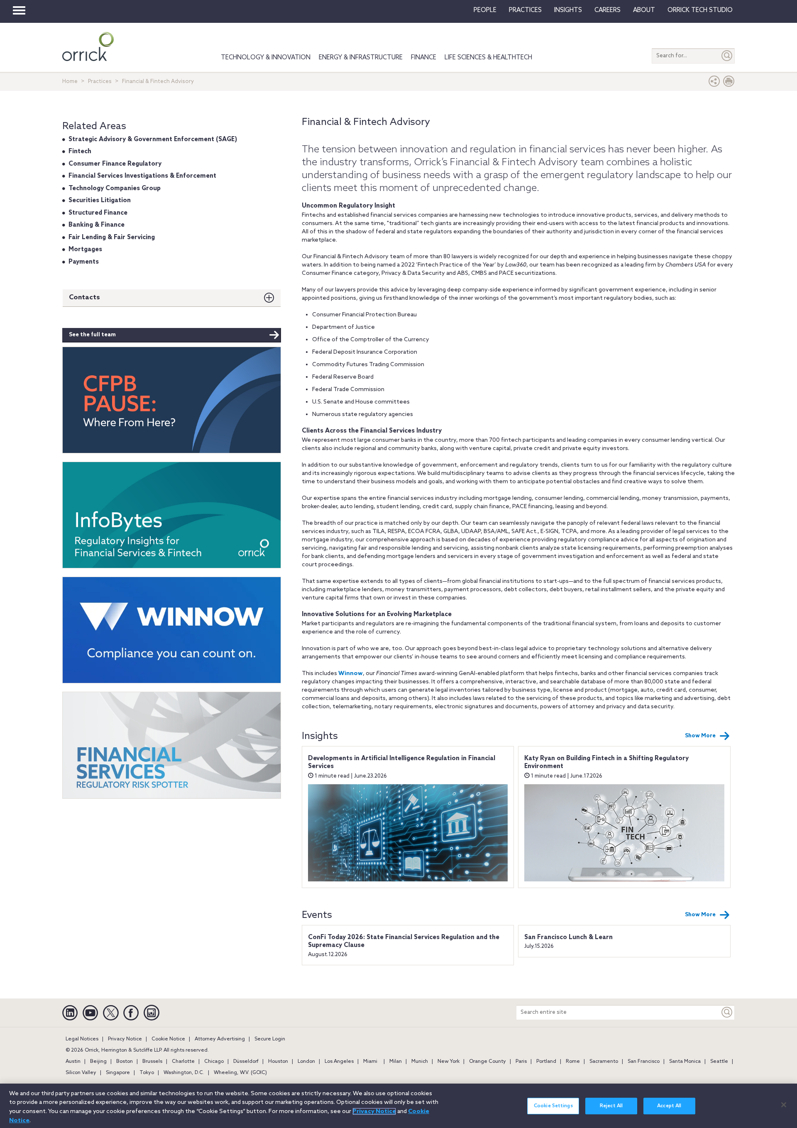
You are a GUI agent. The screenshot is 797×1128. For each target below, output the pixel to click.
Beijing (98, 1061)
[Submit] (727, 56)
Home (70, 81)
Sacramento (603, 1061)
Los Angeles (339, 1061)
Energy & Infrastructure (361, 57)
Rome (573, 1061)
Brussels (152, 1061)
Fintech (79, 151)
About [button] (644, 10)
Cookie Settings (553, 1106)
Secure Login (269, 1039)
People (485, 10)
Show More (700, 736)
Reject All (611, 1106)
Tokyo (146, 1073)
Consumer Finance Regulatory (114, 164)
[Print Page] (729, 83)
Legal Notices (82, 1039)
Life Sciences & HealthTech (488, 57)
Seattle (719, 1061)
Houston (278, 1061)
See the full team (92, 335)
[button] (714, 83)
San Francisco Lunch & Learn (568, 937)
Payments (83, 262)
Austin (73, 1061)
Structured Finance (97, 213)
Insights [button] (568, 10)
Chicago (214, 1061)
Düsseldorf (246, 1061)
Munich (419, 1061)
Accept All (669, 1106)
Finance (423, 57)
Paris (521, 1061)
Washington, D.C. (184, 1073)
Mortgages (85, 249)
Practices (525, 10)
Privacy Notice (125, 1039)
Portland (546, 1061)
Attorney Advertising (220, 1039)
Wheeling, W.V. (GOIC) (240, 1073)
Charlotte (183, 1061)
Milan (395, 1061)
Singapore (118, 1073)
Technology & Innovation (265, 57)
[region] (398, 1106)
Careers (607, 10)
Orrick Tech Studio (700, 10)
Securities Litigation (99, 200)
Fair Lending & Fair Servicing (111, 237)
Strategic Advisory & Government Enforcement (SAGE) (152, 139)
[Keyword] (727, 1012)
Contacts (84, 297)
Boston (124, 1061)
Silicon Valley (81, 1073)
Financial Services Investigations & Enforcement (142, 176)
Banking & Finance (96, 225)
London (306, 1061)
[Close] (784, 1105)
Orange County (487, 1061)
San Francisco (644, 1061)
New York (449, 1061)
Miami (370, 1061)
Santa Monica (685, 1061)
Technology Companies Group (114, 188)
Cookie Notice (168, 1039)
